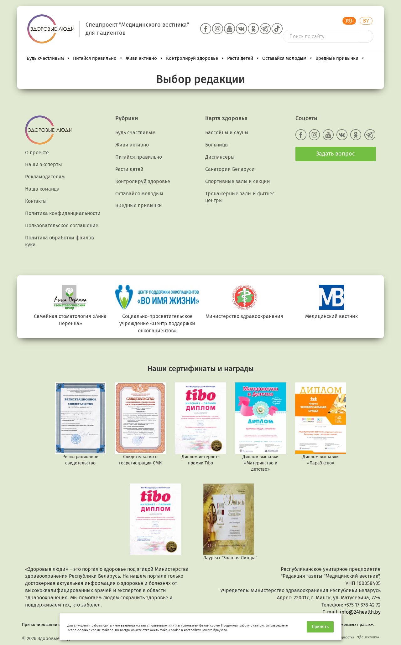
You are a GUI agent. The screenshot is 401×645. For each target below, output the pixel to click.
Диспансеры (220, 157)
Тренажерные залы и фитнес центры (240, 197)
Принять (320, 626)
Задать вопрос (335, 153)
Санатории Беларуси (230, 169)
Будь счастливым (45, 58)
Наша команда (42, 189)
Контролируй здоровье (192, 58)
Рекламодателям (45, 177)
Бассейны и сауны (226, 133)
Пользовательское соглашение (61, 225)
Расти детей (240, 58)
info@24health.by (360, 612)
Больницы (217, 145)
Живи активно (141, 58)
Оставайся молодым (284, 58)
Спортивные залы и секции (237, 181)
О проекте (37, 153)
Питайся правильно (95, 58)
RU (349, 21)
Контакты (36, 201)
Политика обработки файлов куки (59, 241)
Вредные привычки (336, 58)
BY (366, 21)
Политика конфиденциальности (63, 213)
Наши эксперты (43, 164)
